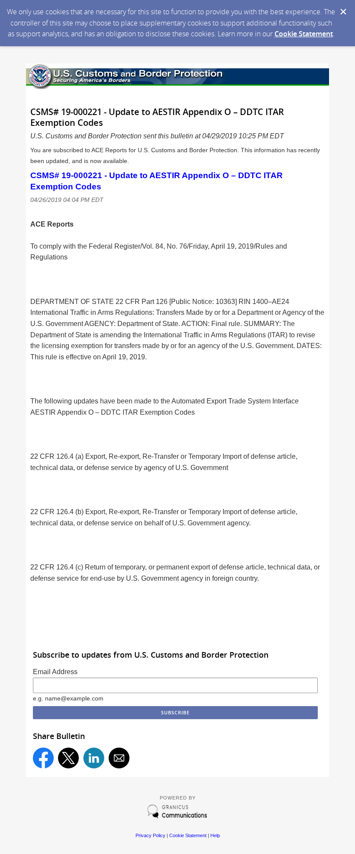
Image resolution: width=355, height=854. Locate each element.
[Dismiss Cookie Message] (343, 11)
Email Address (55, 671)
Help (215, 835)
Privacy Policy (150, 835)
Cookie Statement (303, 33)
